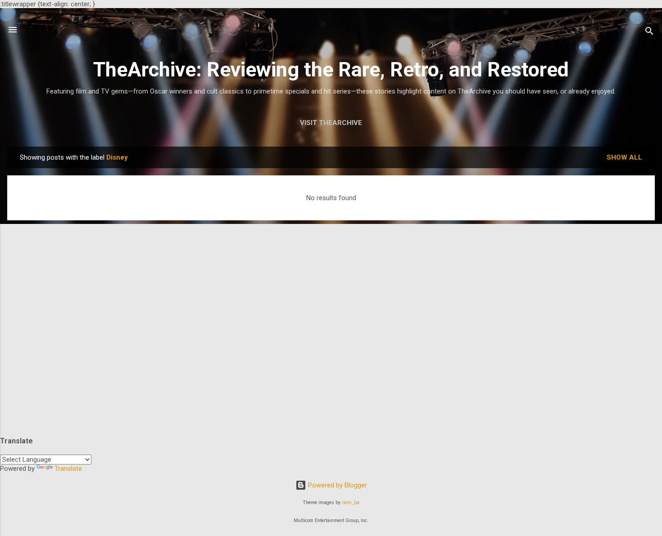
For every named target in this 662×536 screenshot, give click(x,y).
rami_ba (350, 502)
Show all (624, 157)
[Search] (649, 32)
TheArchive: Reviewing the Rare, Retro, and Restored (331, 69)
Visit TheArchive (331, 123)
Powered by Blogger (336, 485)
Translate (68, 469)
